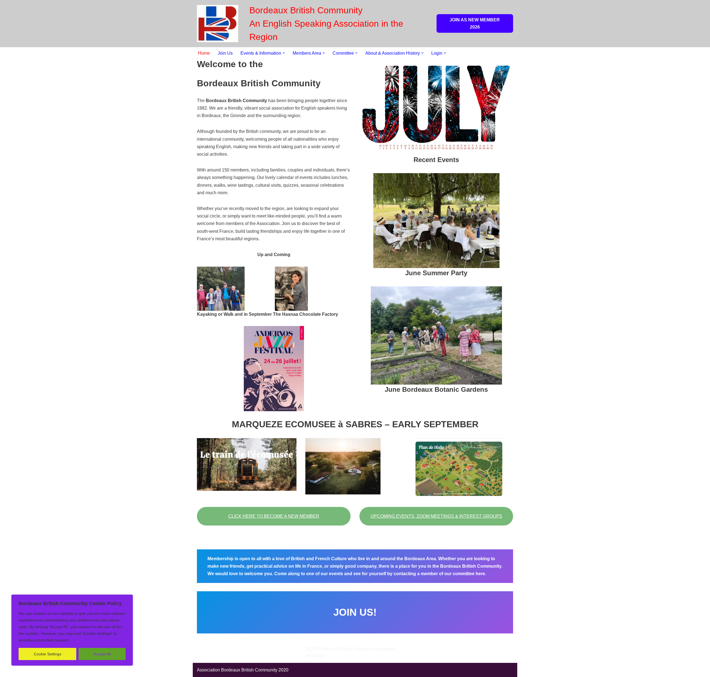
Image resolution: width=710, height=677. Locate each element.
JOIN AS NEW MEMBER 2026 (475, 23)
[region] (72, 630)
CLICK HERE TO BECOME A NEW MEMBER (273, 516)
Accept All (102, 654)
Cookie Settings (47, 654)
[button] (284, 53)
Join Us (225, 53)
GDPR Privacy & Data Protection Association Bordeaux (350, 652)
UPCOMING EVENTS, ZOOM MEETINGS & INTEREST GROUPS (436, 516)
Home (204, 53)
